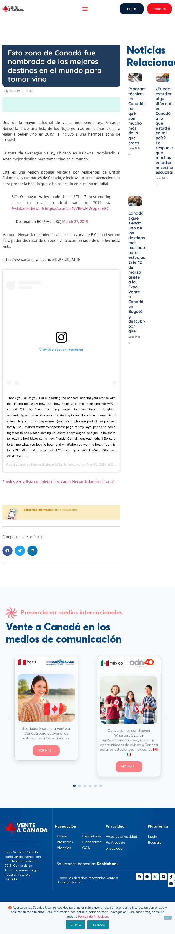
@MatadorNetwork (27, 208)
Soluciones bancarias (87, 863)
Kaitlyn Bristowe (42, 464)
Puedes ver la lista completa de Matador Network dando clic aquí (58, 481)
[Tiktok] (171, 876)
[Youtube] (171, 883)
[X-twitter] (155, 876)
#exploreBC (99, 208)
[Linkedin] (163, 876)
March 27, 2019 (75, 221)
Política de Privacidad (93, 916)
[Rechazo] (168, 918)
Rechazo (98, 925)
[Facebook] (147, 876)
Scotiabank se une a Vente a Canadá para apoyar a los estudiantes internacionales (46, 733)
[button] (85, 9)
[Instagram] (139, 876)
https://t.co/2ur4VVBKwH (66, 208)
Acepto (75, 925)
